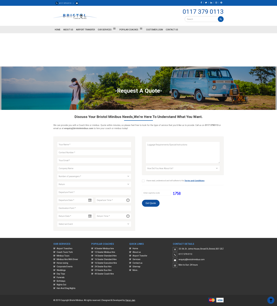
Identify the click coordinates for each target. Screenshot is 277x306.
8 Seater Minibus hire (104, 248)
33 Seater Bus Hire (103, 270)
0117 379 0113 (203, 11)
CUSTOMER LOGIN (154, 29)
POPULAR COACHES (128, 29)
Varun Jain (130, 300)
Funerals (60, 277)
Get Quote (151, 203)
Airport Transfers (64, 248)
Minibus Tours (63, 256)
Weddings (61, 270)
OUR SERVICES (105, 29)
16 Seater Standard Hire (106, 259)
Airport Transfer (85, 29)
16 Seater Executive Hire (106, 263)
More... (136, 270)
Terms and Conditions (194, 181)
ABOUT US (68, 29)
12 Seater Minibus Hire (105, 252)
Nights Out (61, 284)
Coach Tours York (65, 252)
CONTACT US (172, 29)
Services (136, 259)
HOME (57, 29)
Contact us (137, 263)
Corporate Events (65, 266)
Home (135, 248)
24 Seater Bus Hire (103, 266)
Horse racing (62, 263)
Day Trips (61, 274)
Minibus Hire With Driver (67, 259)
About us (137, 252)
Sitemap (136, 266)
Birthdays (61, 281)
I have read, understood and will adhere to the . (175, 181)
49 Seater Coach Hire (104, 274)
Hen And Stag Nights (66, 288)
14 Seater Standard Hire (106, 256)
